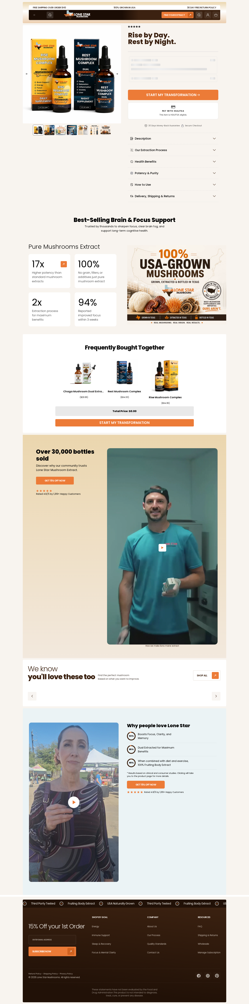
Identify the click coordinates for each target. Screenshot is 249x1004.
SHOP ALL (202, 675)
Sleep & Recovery (101, 944)
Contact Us (153, 952)
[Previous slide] (26, 74)
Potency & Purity (147, 173)
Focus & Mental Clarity (104, 952)
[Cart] (216, 15)
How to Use (143, 185)
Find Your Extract (174, 15)
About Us (152, 926)
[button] (134, 26)
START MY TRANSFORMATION (124, 422)
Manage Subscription (209, 952)
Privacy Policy (66, 973)
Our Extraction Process (151, 150)
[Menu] (34, 15)
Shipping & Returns (208, 935)
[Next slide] (118, 74)
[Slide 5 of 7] (83, 130)
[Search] (50, 15)
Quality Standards (156, 944)
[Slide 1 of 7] (38, 130)
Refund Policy (35, 973)
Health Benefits (145, 162)
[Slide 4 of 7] (72, 130)
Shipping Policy (50, 973)
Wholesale (203, 944)
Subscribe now (41, 951)
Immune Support (101, 935)
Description (143, 139)
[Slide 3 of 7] (61, 130)
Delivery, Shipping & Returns (155, 196)
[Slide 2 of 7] (49, 130)
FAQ (200, 926)
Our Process (153, 935)
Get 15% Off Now (55, 480)
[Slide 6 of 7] (94, 130)
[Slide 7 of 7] (106, 130)
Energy (95, 926)
